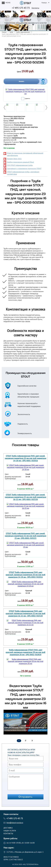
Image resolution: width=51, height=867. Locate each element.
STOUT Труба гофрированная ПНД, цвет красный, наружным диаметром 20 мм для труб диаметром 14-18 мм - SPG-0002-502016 (25, 574)
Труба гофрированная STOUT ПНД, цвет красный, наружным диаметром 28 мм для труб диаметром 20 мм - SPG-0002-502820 (25, 652)
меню (8, 3)
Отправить (25, 797)
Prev (5, 107)
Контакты (35, 8)
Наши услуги (10, 830)
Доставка (8, 828)
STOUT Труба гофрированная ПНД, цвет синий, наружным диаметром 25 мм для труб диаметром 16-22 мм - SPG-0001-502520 (25, 497)
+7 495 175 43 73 (21, 7)
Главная (4, 32)
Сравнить (27, 98)
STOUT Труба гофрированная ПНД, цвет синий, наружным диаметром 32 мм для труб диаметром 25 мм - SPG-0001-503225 (25, 535)
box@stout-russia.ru (15, 822)
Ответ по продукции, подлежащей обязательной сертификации (25, 154)
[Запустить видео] (25, 722)
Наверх (44, 3)
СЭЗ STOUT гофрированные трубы (20, 165)
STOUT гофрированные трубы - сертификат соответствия (23, 173)
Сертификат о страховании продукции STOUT (24, 168)
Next (46, 107)
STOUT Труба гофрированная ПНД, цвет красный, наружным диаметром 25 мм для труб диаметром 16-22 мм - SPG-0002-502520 (25, 613)
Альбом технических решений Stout (20, 162)
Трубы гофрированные (23, 32)
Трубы (11, 32)
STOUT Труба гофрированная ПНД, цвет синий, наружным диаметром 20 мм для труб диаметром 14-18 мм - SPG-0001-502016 (25, 458)
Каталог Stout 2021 (14, 159)
